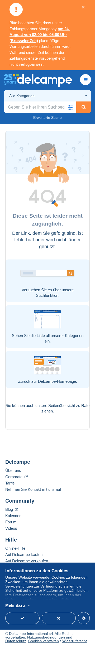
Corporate (14, 476)
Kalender (13, 515)
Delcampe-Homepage (57, 381)
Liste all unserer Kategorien (60, 335)
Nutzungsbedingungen (46, 637)
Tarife (10, 483)
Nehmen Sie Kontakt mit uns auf (33, 489)
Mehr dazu (15, 605)
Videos (11, 528)
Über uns (13, 470)
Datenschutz (15, 641)
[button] (70, 107)
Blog (9, 509)
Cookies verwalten (43, 641)
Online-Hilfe (15, 548)
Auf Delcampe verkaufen (26, 561)
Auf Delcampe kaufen (23, 554)
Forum (11, 522)
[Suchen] (83, 107)
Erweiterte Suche (47, 117)
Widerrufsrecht (74, 641)
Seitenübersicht (61, 405)
